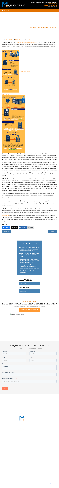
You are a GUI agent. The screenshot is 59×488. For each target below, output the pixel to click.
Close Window (5, 94)
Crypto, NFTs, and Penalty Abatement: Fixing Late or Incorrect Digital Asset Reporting (29, 266)
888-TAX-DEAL (50, 5)
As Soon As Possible (52, 3)
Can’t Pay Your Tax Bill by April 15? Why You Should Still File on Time (29, 255)
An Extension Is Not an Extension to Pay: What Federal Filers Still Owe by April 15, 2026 (29, 260)
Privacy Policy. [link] (44, 484)
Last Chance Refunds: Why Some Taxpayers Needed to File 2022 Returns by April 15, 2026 (29, 249)
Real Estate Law (30, 39)
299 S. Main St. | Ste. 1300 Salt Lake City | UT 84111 (29, 469)
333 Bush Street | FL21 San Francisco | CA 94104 (29, 450)
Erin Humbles (18, 39)
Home (7, 397)
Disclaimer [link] (32, 484)
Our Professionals (24, 397)
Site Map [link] (38, 484)
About (13, 397)
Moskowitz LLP (5, 215)
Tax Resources (49, 397)
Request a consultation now (29, 309)
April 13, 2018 (9, 39)
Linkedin (27, 440)
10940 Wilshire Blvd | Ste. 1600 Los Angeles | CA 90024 (30, 459)
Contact (32, 399)
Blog (25, 399)
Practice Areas (37, 397)
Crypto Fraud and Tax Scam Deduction (28, 271)
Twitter (31, 440)
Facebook (24, 440)
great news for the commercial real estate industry (27, 42)
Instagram (35, 440)
